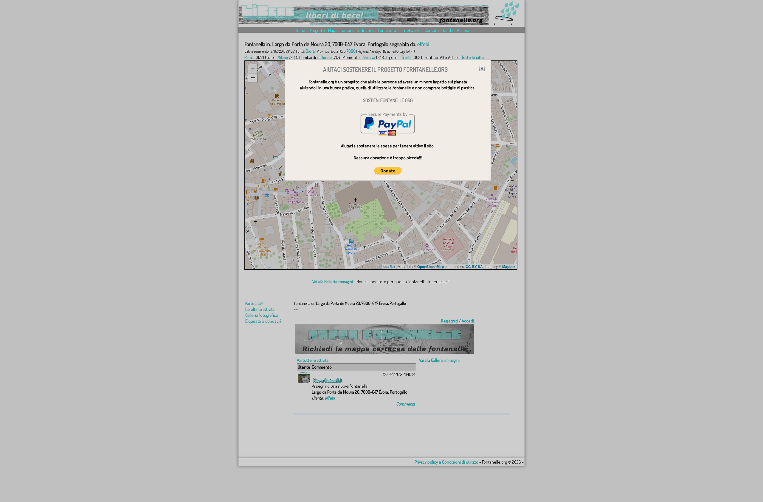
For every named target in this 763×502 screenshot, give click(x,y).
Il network (410, 30)
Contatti (431, 30)
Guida (448, 30)
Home (300, 30)
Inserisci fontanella (379, 30)
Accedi (463, 30)
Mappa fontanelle (343, 30)
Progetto (317, 30)
